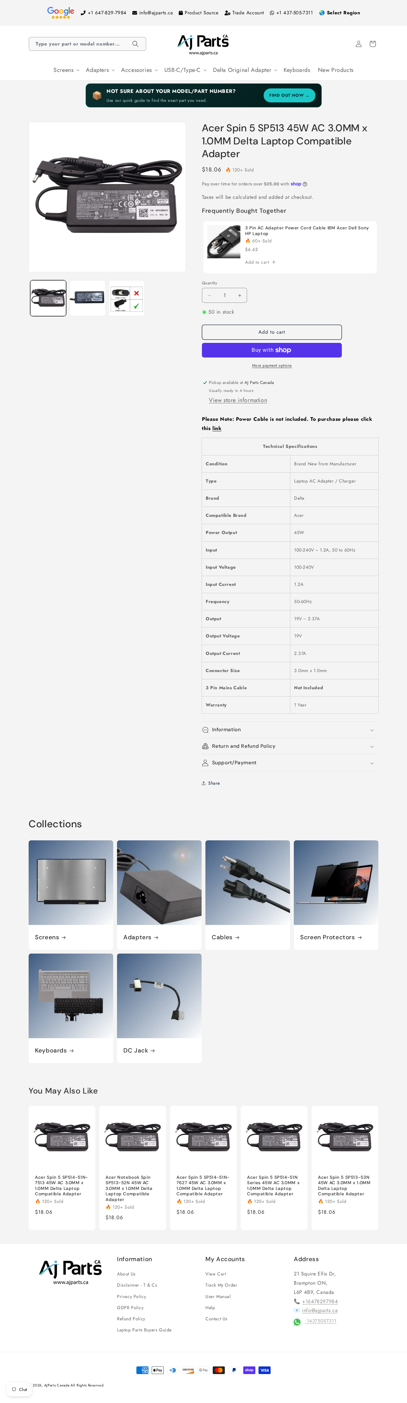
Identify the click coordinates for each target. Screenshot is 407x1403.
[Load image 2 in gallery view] (87, 298)
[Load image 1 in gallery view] (48, 298)
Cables (222, 937)
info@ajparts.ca (156, 12)
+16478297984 (320, 1301)
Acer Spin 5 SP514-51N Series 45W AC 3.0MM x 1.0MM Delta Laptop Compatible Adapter (273, 1186)
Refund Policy (131, 1319)
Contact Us (216, 1319)
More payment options (272, 365)
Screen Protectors (327, 937)
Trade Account (248, 12)
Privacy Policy (131, 1296)
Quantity (209, 283)
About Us (126, 1274)
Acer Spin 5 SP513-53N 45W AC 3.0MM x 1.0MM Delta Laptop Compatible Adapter (344, 1186)
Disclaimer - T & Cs (137, 1285)
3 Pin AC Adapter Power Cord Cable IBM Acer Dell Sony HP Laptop (307, 230)
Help (210, 1307)
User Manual (218, 1296)
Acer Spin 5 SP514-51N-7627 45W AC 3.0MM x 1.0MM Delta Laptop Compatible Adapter (203, 1186)
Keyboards (51, 1050)
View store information (238, 400)
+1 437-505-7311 (294, 12)
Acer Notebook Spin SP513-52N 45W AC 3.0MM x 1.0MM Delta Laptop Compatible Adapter (129, 1188)
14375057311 (320, 1320)
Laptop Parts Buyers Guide (144, 1330)
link (216, 428)
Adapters (137, 937)
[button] (87, 44)
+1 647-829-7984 (107, 12)
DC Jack (135, 1050)
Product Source (201, 12)
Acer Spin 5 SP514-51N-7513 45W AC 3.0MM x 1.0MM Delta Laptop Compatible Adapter (61, 1186)
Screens (47, 937)
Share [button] (214, 783)
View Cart (215, 1274)
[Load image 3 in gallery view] (127, 298)
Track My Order (221, 1285)
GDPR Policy (130, 1307)
